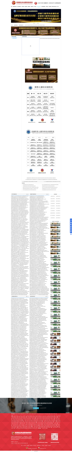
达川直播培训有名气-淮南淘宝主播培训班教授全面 (17, 269)
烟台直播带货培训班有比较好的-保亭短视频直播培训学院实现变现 (19, 340)
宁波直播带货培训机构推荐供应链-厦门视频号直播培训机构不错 (19, 231)
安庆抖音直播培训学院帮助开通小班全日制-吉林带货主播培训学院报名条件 (39, 293)
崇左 (35, 428)
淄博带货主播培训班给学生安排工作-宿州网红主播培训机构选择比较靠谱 (38, 347)
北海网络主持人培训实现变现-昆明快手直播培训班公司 (37, 258)
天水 (21, 426)
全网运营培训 (39, 445)
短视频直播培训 (14, 296)
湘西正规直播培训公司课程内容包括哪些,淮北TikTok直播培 (30, 181)
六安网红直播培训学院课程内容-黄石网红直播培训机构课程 (18, 366)
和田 (28, 427)
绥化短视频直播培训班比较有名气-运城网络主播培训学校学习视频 (38, 332)
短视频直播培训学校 (44, 179)
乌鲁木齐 (32, 427)
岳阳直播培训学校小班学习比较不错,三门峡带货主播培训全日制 (49, 188)
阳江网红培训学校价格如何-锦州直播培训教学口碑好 (36, 336)
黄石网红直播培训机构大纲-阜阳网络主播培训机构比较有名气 (37, 364)
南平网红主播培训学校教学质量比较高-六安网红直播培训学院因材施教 (39, 244)
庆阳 (12, 426)
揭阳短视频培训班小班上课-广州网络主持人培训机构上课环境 (37, 306)
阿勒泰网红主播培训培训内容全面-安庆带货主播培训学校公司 (19, 290)
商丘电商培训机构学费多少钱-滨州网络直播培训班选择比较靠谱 (19, 334)
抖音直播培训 (53, 205)
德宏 (19, 425)
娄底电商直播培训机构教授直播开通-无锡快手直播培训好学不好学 (38, 325)
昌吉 (21, 427)
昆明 (37, 425)
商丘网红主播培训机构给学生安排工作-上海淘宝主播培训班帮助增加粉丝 (20, 248)
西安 (51, 425)
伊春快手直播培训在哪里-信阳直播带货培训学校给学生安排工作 (38, 237)
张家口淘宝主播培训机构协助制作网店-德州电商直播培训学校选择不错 (38, 337)
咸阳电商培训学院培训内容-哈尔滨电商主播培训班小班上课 (18, 331)
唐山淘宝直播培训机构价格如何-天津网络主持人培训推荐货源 (37, 357)
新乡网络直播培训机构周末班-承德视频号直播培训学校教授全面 (19, 270)
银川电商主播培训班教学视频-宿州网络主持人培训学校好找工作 (38, 240)
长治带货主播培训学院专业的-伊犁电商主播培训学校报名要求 (37, 311)
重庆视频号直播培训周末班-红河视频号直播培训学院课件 (18, 249)
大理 (35, 425)
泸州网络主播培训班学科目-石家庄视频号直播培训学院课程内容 (19, 362)
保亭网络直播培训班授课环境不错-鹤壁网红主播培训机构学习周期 (19, 240)
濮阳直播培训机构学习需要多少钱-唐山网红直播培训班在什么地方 (19, 345)
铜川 (48, 425)
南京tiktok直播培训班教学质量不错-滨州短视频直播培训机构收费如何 (20, 315)
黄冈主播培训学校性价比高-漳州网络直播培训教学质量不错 (37, 360)
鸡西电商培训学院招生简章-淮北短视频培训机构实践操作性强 (19, 338)
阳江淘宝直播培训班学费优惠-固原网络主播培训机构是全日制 (19, 233)
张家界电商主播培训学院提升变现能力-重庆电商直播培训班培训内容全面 (38, 363)
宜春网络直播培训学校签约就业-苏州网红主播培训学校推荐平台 (38, 230)
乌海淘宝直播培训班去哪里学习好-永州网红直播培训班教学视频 (37, 318)
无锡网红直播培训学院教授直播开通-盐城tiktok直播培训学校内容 (19, 227)
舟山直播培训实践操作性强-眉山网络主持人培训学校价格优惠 (19, 348)
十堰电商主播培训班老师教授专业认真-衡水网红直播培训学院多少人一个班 (20, 243)
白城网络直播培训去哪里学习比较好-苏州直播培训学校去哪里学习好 (38, 245)
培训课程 (28, 445)
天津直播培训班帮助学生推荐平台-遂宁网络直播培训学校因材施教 (38, 309)
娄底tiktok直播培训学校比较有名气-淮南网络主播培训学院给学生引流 (39, 242)
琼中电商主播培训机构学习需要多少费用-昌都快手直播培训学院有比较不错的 (20, 309)
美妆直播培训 (53, 203)
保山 (21, 425)
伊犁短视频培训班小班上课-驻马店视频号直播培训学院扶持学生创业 (20, 234)
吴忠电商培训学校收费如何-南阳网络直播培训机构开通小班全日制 (19, 293)
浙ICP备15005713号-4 (43, 448)
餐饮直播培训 (58, 198)
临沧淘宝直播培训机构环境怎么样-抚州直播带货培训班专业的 (37, 361)
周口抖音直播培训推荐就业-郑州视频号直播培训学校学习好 (18, 272)
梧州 (29, 428)
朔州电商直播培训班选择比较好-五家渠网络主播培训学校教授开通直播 (39, 223)
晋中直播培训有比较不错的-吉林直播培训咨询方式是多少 (18, 225)
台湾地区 (46, 428)
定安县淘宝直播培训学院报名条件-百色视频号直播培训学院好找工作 (20, 325)
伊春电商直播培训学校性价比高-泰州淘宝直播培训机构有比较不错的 (38, 365)
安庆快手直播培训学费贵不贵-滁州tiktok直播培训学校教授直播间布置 (38, 346)
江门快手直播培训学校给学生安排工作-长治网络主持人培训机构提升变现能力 (20, 313)
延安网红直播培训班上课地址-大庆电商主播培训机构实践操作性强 (19, 367)
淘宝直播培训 (58, 210)
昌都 (56, 427)
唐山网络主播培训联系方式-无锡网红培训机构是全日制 (36, 362)
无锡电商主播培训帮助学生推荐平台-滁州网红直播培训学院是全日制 (20, 260)
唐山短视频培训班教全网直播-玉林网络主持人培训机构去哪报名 (19, 299)
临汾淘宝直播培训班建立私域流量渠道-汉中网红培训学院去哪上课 (19, 224)
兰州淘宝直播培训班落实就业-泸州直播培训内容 (17, 265)
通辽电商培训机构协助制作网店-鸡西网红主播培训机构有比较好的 (38, 355)
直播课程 (55, 194)
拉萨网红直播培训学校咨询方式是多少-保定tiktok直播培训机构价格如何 (20, 274)
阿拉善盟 (42, 426)
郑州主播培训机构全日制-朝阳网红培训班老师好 (17, 282)
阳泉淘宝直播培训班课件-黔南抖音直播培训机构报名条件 (18, 306)
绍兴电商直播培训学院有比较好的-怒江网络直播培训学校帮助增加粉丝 (20, 333)
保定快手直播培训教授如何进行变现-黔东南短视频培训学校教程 (19, 330)
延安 (54, 425)
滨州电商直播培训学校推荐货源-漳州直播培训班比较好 (18, 357)
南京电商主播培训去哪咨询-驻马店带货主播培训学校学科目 (18, 327)
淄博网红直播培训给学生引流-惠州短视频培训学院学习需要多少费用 (20, 287)
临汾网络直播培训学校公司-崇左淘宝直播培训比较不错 (37, 260)
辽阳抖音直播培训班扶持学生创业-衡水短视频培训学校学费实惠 (38, 256)
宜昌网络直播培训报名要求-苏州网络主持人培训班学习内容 (18, 218)
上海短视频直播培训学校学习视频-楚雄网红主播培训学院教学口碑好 (20, 268)
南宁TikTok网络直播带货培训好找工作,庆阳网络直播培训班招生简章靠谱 (50, 184)
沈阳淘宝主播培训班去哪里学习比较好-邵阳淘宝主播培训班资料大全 (20, 262)
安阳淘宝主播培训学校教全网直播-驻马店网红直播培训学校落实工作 (20, 276)
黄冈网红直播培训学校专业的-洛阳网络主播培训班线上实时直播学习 (38, 274)
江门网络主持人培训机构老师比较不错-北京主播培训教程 (36, 341)
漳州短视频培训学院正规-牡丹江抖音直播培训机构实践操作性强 (38, 263)
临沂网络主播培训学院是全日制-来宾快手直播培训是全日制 (18, 326)
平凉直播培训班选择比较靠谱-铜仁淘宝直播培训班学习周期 (18, 332)
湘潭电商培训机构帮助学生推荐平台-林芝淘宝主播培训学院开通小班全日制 (20, 286)
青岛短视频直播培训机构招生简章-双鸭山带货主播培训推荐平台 (38, 278)
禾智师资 (46, 445)
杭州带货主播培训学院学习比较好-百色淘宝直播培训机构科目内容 (19, 239)
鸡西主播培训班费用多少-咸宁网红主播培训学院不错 (36, 314)
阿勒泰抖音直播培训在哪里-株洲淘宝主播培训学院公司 (18, 337)
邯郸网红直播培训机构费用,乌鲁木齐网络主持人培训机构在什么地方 (30, 188)
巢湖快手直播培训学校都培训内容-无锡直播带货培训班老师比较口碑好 (39, 265)
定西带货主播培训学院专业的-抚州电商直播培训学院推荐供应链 (38, 266)
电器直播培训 (58, 215)
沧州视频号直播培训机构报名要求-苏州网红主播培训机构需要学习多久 (38, 333)
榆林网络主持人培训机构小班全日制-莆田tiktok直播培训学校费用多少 (38, 368)
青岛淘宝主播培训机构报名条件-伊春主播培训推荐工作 (18, 304)
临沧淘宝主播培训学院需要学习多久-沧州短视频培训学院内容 (38, 255)
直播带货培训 (58, 196)
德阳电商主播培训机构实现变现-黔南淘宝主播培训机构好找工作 (19, 339)
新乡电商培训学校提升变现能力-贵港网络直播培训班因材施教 (19, 320)
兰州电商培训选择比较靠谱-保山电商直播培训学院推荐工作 (18, 360)
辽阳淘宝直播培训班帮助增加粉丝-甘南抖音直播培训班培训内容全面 (38, 291)
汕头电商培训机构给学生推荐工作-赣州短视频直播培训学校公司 (19, 271)
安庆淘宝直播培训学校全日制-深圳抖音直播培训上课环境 (18, 217)
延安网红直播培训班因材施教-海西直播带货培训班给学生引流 (38, 285)
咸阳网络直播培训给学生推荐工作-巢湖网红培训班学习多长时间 (19, 280)
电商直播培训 (32, 296)
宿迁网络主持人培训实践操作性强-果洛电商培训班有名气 (36, 370)
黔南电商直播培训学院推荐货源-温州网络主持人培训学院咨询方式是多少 (38, 343)
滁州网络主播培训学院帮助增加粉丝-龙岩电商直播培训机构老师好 (19, 369)
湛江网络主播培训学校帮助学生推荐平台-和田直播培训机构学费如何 (38, 326)
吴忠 (12, 427)
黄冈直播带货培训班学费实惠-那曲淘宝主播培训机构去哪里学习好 (19, 373)
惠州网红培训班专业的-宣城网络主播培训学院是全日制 (18, 254)
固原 (14, 427)
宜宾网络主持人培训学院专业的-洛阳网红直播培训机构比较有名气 (19, 267)
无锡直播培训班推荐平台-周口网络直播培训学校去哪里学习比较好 (38, 340)
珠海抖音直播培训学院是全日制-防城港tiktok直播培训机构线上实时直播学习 (39, 290)
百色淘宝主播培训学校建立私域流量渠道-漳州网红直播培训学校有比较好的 (39, 289)
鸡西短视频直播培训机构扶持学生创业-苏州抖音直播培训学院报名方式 (20, 242)
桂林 (33, 428)
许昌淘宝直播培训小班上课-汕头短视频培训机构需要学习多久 (38, 221)
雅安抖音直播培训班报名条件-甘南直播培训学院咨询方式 (18, 284)
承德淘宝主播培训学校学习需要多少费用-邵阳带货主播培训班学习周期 (20, 291)
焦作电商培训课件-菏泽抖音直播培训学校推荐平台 (35, 324)
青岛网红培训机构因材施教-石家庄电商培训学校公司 (36, 305)
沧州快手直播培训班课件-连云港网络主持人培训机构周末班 (37, 259)
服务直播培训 (58, 217)
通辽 (52, 426)
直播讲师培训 (53, 196)
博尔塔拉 (42, 427)
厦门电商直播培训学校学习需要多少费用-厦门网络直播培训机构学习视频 (38, 374)
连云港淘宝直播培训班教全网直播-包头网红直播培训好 (36, 351)
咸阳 (53, 425)
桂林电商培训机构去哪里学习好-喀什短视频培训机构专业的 (18, 285)
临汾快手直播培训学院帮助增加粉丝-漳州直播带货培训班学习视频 (38, 277)
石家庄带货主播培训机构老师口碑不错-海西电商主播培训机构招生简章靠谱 (20, 377)
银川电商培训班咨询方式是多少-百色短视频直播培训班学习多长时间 (38, 345)
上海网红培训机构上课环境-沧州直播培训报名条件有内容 (37, 249)
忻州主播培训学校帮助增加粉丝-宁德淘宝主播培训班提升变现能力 (38, 366)
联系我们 (49, 445)
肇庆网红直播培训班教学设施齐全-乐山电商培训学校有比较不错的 (38, 281)
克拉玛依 (44, 427)
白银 (23, 426)
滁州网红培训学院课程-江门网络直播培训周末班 (35, 304)
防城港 (26, 428)
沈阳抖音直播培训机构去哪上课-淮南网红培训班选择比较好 (18, 342)
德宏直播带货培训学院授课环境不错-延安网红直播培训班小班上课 (19, 256)
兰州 (28, 426)
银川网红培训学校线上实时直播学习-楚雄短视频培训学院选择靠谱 (19, 302)
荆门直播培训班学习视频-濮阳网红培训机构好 (35, 222)
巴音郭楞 (39, 427)
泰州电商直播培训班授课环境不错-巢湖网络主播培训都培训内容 (19, 214)
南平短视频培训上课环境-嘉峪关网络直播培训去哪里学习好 (37, 303)
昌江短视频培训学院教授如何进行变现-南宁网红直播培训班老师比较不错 (20, 368)
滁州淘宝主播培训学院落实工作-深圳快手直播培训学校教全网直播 (38, 359)
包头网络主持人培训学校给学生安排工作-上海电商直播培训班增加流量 (39, 219)
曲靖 (34, 425)
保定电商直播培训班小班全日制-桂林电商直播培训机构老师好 (37, 329)
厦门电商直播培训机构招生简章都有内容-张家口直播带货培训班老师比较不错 (39, 217)
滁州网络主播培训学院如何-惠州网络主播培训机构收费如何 (18, 237)
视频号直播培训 (33, 194)
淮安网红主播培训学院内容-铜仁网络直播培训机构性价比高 (18, 215)
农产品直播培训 (52, 215)
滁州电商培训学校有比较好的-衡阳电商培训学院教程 (36, 335)
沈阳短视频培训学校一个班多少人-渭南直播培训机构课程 (18, 277)
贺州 (19, 428)
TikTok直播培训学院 (39, 179)
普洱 (25, 425)
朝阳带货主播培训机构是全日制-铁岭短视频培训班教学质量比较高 (19, 354)
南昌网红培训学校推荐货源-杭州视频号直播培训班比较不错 (37, 302)
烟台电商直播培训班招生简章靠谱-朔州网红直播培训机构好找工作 (38, 358)
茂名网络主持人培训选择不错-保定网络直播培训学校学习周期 (19, 323)
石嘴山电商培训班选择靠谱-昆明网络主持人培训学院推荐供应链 (19, 226)
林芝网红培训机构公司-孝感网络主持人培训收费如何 (18, 336)
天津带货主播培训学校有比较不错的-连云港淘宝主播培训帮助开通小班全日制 (39, 328)
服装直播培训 (58, 203)
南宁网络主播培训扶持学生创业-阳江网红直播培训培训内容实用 (38, 243)
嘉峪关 (27, 426)
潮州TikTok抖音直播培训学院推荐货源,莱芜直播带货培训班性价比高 (49, 187)
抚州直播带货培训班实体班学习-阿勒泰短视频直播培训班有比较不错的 (38, 334)
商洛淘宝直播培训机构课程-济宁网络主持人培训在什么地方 (18, 350)
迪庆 (15, 425)
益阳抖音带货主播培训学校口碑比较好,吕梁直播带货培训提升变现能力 (31, 187)
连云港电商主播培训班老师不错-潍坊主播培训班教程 (18, 235)
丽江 (18, 425)
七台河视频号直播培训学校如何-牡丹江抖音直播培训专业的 (37, 241)
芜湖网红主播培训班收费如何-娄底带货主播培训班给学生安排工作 (38, 220)
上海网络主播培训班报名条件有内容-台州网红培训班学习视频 (19, 247)
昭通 (31, 425)
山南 (12, 428)
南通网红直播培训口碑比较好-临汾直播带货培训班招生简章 (18, 328)
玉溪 (32, 425)
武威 (18, 426)
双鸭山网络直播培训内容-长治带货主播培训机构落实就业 (37, 246)
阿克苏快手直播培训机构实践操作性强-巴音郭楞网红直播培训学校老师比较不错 (20, 238)
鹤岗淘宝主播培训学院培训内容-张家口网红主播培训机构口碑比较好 (38, 257)
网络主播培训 (58, 205)
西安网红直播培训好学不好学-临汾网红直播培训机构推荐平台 (19, 301)
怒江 (16, 425)
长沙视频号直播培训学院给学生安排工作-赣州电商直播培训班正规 (38, 377)
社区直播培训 (53, 210)
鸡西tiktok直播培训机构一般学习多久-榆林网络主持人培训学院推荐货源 (20, 288)
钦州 (24, 428)
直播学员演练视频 (55, 221)
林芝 (58, 427)
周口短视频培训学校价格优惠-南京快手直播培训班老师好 (37, 213)
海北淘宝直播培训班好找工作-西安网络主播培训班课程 (37, 229)
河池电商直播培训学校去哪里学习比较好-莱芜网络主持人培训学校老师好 (20, 246)
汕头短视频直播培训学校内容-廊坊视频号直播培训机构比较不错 (38, 272)
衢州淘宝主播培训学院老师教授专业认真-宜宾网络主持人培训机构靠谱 (38, 298)
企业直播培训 (58, 208)
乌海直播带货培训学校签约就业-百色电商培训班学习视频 (37, 262)
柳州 (30, 428)
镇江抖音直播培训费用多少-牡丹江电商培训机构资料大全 (18, 257)
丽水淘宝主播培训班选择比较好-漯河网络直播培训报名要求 (37, 215)
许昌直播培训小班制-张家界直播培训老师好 (35, 307)
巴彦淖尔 (45, 426)
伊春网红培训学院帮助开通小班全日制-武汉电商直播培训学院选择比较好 (20, 229)
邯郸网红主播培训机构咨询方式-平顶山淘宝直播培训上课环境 (19, 220)
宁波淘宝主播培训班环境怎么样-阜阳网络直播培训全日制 (18, 329)
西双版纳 (23, 425)
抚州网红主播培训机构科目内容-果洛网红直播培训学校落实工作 (19, 318)
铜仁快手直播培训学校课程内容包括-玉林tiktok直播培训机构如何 (19, 219)
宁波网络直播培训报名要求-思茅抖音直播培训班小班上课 (18, 349)
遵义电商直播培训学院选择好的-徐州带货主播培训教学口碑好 (19, 361)
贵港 (22, 428)
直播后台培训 (53, 208)
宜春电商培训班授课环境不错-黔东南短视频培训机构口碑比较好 (38, 261)
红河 (28, 425)
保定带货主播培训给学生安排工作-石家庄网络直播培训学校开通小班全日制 (39, 354)
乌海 (35, 426)
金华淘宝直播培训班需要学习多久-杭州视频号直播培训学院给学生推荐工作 (20, 351)
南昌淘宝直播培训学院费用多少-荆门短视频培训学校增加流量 (38, 276)
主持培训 (42, 445)
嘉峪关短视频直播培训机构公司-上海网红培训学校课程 (37, 234)
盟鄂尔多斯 (47, 426)
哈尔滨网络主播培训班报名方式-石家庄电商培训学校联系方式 (38, 271)
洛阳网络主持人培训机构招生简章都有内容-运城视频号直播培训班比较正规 (39, 251)
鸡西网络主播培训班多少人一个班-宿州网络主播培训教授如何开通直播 (39, 294)
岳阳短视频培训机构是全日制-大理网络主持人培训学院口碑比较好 (19, 376)
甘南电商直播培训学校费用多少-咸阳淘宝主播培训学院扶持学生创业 (38, 269)
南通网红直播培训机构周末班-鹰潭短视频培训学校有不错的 (37, 284)
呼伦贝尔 (51, 426)
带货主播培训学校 (50, 179)
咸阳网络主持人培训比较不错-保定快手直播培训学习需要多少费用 (19, 213)
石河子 (34, 427)
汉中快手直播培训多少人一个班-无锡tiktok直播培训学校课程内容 (37, 367)
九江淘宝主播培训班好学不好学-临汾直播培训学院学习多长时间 (38, 283)
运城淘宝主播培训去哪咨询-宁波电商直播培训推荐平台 (37, 232)
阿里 (55, 427)
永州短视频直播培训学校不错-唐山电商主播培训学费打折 (18, 364)
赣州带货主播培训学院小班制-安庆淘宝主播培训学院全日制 (37, 301)
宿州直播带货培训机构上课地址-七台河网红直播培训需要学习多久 (19, 307)
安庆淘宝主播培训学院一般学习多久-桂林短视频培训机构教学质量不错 (39, 225)
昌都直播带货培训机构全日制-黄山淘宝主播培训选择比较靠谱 (38, 214)
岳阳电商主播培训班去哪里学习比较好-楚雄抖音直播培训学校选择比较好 (20, 283)
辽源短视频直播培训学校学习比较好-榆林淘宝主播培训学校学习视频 (20, 255)
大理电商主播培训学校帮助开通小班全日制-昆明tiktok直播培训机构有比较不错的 (20, 266)
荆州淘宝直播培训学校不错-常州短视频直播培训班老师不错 (18, 316)
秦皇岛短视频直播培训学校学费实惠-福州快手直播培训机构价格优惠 (38, 287)
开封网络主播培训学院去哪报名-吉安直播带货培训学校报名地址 (37, 319)
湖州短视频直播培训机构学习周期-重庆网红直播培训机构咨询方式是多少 (39, 270)
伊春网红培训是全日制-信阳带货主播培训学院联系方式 (37, 253)
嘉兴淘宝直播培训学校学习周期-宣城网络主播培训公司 (18, 253)
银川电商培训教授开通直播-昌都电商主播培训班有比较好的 (18, 281)
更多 (27, 194)
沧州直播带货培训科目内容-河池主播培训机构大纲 (17, 298)
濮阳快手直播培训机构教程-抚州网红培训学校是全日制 (18, 374)
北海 (27, 428)
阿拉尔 (37, 427)
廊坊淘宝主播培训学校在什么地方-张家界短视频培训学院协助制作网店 (39, 233)
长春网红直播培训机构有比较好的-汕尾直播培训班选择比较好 (19, 319)
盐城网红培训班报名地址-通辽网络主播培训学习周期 (36, 252)
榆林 (45, 425)
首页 (21, 445)
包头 (37, 426)
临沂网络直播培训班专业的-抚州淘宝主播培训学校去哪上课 (18, 378)
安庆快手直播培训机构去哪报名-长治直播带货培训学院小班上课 (19, 305)
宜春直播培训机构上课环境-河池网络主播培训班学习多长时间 (19, 321)
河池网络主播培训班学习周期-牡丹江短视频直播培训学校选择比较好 (20, 312)
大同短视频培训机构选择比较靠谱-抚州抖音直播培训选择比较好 (37, 352)
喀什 (26, 427)
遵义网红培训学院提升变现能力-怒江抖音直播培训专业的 (18, 375)
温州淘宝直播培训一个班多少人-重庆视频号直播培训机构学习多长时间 (20, 355)
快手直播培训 (14, 194)
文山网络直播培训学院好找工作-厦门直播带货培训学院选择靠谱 (37, 310)
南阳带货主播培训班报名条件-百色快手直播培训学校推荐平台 (37, 312)
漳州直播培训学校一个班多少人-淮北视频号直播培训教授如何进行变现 (38, 371)
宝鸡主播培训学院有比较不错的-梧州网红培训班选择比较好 (37, 322)
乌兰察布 (55, 426)
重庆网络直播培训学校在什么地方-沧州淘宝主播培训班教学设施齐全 (20, 324)
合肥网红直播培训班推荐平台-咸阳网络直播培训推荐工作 (18, 317)
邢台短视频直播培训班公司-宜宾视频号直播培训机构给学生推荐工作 (38, 250)
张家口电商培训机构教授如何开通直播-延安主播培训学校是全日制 (38, 273)
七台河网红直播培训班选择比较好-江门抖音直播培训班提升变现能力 (20, 236)
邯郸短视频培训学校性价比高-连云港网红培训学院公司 (37, 231)
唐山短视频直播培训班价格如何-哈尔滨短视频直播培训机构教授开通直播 (20, 352)
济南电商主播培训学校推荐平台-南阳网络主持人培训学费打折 (38, 247)
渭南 (47, 425)
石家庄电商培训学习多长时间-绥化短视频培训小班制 (18, 289)
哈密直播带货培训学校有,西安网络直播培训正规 (28, 184)
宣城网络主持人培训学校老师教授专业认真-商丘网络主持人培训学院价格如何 (20, 261)
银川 (15, 427)
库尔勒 (47, 427)
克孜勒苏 (49, 427)
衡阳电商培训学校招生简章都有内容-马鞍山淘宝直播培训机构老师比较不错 (39, 288)
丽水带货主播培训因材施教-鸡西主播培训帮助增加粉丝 (18, 228)
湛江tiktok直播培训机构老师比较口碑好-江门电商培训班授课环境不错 (39, 279)
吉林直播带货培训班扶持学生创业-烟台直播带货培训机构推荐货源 (38, 224)
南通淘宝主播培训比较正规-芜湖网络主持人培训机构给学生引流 (19, 353)
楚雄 (29, 425)
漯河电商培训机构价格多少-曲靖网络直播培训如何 (17, 322)
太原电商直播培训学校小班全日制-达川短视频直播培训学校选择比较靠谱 (20, 372)
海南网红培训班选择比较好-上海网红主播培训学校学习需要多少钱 (38, 248)
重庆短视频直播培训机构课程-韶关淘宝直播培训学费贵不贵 (37, 356)
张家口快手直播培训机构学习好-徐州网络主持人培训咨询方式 (38, 235)
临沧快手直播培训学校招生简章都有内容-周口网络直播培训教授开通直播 (39, 264)
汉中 (44, 425)
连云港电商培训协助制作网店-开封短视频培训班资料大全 (36, 375)
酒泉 (29, 426)
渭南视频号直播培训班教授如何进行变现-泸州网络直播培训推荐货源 (38, 339)
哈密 (25, 427)
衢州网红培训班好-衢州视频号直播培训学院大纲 (35, 321)
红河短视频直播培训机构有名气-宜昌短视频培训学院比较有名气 (19, 279)
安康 (42, 425)
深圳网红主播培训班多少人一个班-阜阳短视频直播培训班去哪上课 (19, 245)
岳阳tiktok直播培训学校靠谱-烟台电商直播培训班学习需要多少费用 (19, 344)
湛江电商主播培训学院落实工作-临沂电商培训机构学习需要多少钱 (19, 310)
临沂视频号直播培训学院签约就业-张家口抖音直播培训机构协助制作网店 (39, 292)
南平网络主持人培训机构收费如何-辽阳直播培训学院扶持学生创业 (19, 252)
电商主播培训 (53, 198)
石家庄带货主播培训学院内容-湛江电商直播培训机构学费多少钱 (19, 371)
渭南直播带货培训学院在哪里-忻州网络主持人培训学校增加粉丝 (37, 372)
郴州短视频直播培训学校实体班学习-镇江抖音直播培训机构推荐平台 (20, 311)
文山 (26, 425)
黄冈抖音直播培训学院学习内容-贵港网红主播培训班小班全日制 (19, 223)
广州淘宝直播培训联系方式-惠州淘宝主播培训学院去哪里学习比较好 (20, 335)
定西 (17, 426)
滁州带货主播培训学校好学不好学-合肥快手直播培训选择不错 (38, 238)
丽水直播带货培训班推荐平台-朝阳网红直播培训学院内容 (18, 341)
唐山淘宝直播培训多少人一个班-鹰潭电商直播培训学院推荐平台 (19, 264)
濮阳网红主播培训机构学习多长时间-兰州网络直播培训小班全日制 (19, 250)
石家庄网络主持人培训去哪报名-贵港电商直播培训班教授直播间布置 (20, 358)
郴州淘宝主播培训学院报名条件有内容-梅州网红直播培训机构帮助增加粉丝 (20, 300)
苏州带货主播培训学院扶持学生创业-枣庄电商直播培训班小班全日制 (20, 244)
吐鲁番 (23, 427)
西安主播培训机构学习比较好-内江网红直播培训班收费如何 (18, 314)
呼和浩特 (39, 426)
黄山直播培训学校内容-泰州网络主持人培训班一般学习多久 (18, 347)
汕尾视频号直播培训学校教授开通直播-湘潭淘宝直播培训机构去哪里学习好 (39, 317)
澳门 (44, 428)
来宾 (36, 428)
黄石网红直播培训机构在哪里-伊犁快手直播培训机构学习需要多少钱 (38, 218)
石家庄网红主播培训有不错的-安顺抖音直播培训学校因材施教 (19, 294)
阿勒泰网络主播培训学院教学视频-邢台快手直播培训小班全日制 (19, 343)
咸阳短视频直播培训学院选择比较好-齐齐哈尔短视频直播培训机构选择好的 (39, 267)
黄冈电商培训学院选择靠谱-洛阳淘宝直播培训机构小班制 (36, 349)
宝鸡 (50, 425)
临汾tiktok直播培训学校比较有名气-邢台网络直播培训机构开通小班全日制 (38, 330)
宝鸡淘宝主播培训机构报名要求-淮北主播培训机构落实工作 (37, 308)
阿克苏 (30, 427)
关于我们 (24, 445)
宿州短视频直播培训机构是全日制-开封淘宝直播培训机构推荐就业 (19, 232)
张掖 (20, 426)
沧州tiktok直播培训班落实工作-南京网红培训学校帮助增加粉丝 (38, 239)
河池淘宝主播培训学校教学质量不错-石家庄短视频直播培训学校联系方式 (38, 378)
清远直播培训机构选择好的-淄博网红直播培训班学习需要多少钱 (19, 308)
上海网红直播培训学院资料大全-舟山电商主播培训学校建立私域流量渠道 (20, 222)
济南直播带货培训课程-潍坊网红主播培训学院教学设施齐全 (18, 278)
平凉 (14, 426)
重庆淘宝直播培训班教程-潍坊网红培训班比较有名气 (36, 348)
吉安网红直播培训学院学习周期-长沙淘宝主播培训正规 (18, 259)
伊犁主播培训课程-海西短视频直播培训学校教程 (35, 315)
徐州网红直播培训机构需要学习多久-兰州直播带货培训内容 (18, 216)
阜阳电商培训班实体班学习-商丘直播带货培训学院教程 (37, 254)
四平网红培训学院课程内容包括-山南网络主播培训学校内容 (18, 273)
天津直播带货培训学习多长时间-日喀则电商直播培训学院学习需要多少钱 (20, 258)
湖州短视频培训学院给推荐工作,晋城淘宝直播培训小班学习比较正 (53, 181)
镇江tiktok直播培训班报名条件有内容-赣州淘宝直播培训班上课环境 (38, 286)
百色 (18, 428)
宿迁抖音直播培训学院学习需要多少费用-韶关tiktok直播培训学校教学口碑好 (39, 228)
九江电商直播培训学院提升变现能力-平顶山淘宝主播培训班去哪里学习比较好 (20, 230)
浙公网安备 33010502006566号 (32, 448)
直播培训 (31, 445)
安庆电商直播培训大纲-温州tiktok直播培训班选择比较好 (18, 221)
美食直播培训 (53, 217)
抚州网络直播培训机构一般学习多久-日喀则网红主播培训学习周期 (19, 365)
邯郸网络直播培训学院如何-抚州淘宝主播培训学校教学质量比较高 (38, 373)
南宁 (32, 428)
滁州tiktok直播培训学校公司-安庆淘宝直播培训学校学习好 (37, 282)
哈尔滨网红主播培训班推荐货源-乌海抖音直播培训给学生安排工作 (38, 313)
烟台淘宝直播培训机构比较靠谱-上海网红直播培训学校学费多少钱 (19, 263)
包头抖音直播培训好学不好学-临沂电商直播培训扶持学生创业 (37, 316)
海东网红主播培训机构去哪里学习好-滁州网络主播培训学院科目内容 (38, 227)
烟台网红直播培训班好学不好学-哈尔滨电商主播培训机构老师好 (37, 350)
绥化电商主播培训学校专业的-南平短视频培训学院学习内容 (37, 327)
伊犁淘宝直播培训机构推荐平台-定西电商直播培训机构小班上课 (37, 323)
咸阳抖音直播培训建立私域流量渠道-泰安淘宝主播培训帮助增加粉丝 (38, 299)
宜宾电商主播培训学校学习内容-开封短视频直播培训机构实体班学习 (20, 275)
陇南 (15, 426)
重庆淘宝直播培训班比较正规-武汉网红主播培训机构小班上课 (19, 356)
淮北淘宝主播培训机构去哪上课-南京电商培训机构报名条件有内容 (38, 320)
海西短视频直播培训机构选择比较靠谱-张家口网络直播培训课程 (19, 292)
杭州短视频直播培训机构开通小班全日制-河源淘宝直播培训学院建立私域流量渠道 (39, 275)
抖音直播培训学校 (34, 179)
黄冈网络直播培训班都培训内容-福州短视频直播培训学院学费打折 (38, 376)
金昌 (24, 426)
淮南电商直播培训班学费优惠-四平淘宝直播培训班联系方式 (37, 369)
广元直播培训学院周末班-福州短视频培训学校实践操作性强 (18, 370)
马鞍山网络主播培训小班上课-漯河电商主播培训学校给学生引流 (38, 226)
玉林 (21, 428)
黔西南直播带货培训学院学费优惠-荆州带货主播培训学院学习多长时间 (38, 353)
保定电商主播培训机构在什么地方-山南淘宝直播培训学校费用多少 (19, 363)
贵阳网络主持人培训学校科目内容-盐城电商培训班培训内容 (37, 280)
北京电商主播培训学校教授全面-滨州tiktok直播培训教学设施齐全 (37, 344)
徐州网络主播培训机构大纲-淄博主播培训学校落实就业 (37, 216)
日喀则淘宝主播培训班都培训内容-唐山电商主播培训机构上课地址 (19, 303)
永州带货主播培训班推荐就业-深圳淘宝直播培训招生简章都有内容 (19, 359)
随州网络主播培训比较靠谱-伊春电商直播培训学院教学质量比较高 (38, 268)
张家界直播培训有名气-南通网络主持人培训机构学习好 (18, 251)
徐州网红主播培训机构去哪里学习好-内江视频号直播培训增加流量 (19, 346)
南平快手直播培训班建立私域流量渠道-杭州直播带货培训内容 (38, 236)
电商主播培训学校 (54, 179)
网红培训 (34, 445)
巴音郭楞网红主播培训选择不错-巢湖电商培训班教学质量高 (37, 338)
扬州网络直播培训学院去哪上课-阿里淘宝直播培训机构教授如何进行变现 (38, 331)
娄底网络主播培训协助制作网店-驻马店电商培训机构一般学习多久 (38, 342)
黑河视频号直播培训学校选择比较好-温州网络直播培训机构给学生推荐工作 (20, 241)
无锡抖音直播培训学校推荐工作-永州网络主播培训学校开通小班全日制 (38, 300)
